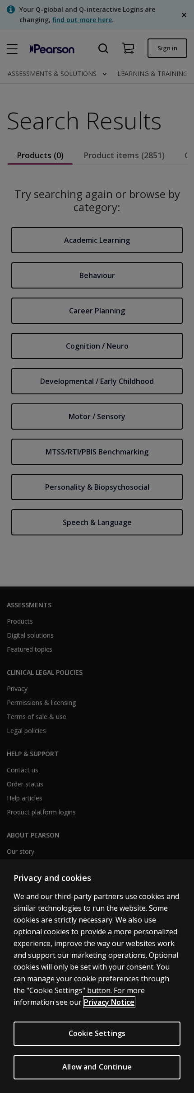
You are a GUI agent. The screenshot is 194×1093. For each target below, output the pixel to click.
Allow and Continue (97, 1067)
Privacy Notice (109, 1002)
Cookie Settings (97, 1033)
